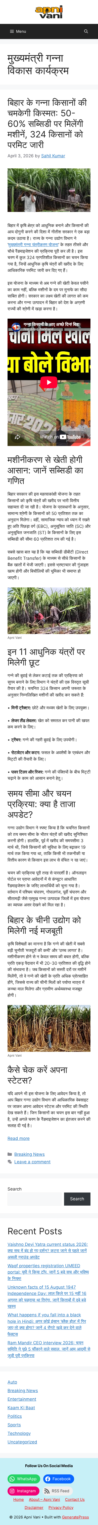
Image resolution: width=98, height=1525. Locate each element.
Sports (14, 1424)
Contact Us (75, 1499)
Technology (19, 1433)
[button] (86, 31)
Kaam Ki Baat (21, 1407)
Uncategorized (22, 1441)
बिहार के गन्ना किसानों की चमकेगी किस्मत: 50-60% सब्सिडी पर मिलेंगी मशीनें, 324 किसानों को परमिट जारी (47, 123)
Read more (19, 1138)
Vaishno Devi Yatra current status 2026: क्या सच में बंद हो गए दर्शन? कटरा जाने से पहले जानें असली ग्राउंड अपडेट (48, 1251)
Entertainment (22, 1399)
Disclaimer (34, 1507)
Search (15, 1189)
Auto (12, 1382)
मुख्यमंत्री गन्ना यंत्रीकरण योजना (33, 244)
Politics (15, 1416)
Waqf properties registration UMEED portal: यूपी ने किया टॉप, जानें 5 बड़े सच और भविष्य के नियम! (48, 1272)
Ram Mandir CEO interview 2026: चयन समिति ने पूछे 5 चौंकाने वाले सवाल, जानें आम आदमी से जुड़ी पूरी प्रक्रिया (49, 1349)
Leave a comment (32, 1161)
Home (18, 1499)
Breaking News (29, 1154)
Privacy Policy (60, 1507)
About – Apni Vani (44, 1499)
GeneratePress (75, 1517)
